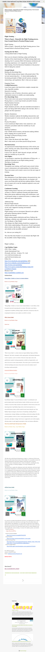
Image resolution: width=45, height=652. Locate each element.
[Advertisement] (22, 591)
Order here (7, 324)
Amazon (11, 529)
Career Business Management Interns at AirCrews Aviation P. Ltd (21, 641)
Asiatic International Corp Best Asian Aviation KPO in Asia (21, 1)
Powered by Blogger (23, 650)
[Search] (41, 1)
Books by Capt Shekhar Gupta (11, 281)
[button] (5, 13)
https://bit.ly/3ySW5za (11, 531)
